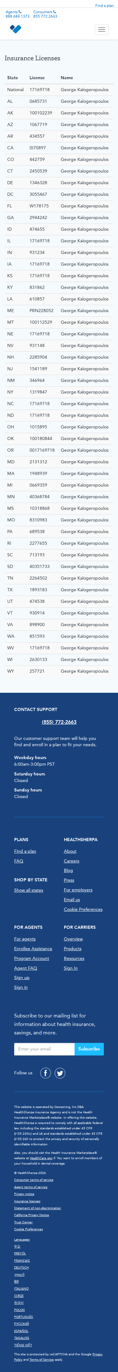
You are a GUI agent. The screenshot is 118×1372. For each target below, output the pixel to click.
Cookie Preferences (83, 909)
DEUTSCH (21, 1268)
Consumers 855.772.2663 (45, 14)
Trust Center (23, 1222)
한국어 (19, 1303)
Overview (73, 939)
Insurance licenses (27, 1201)
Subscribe (89, 1049)
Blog (68, 870)
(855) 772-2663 (59, 722)
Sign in (21, 987)
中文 (17, 1246)
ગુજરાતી (19, 1275)
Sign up (22, 977)
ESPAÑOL (21, 1331)
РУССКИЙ (21, 1324)
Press (69, 880)
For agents (25, 939)
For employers (78, 890)
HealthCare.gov (41, 1158)
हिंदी (16, 1282)
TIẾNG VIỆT (23, 1345)
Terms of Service (42, 1360)
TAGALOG (21, 1338)
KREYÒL (20, 1253)
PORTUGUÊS (23, 1317)
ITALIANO (21, 1289)
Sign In (71, 968)
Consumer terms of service (33, 1180)
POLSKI (19, 1310)
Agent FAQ (25, 968)
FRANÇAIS (22, 1261)
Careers (71, 861)
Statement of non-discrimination (37, 1208)
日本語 (19, 1296)
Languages (22, 1240)
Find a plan (104, 5)
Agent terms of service (31, 1187)
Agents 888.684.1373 (18, 14)
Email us (72, 899)
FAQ (18, 861)
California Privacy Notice (31, 1215)
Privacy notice (24, 1194)
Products (72, 948)
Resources (74, 958)
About (70, 851)
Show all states (28, 890)
